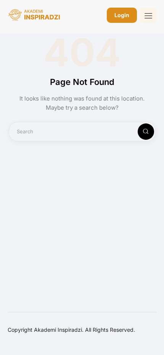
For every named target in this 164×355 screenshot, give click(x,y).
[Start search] (140, 131)
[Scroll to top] (152, 335)
